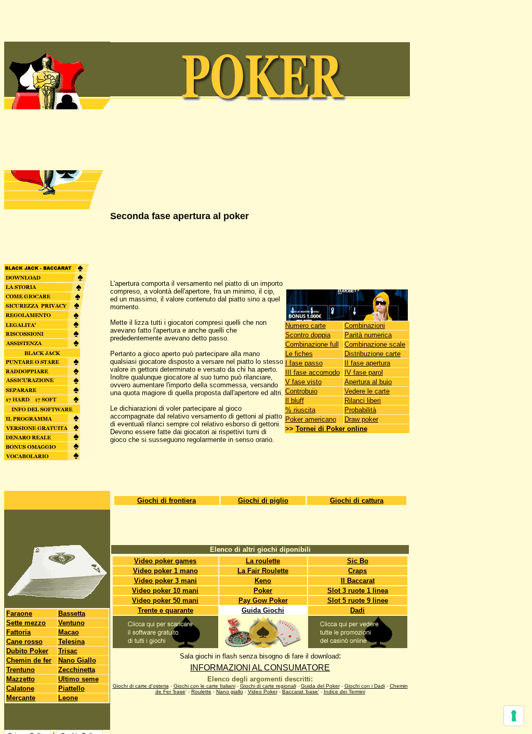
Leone (68, 698)
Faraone (19, 613)
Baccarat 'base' (300, 691)
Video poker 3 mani (165, 581)
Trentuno (20, 670)
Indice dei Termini (344, 691)
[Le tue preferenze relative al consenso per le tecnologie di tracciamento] (514, 716)
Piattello (71, 688)
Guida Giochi (263, 610)
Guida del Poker (320, 686)
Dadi (357, 610)
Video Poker (262, 691)
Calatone (20, 688)
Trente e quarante (165, 610)
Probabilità (360, 410)
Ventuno (71, 623)
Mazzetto (20, 679)
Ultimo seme (78, 679)
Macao (68, 632)
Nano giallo (229, 691)
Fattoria (18, 632)
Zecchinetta (76, 670)
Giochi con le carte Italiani (204, 686)
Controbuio (301, 391)
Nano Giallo (77, 660)
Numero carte (305, 326)
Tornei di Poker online (331, 429)
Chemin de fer (28, 660)
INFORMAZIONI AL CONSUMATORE (260, 667)
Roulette (201, 691)
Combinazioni (364, 326)
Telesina (71, 642)
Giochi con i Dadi (364, 686)
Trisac (67, 651)
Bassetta (71, 613)
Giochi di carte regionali (268, 686)
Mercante (20, 698)
